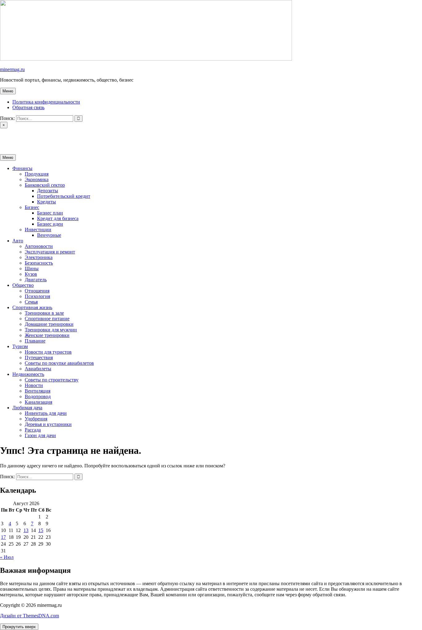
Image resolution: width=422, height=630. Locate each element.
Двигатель (36, 279)
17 (3, 537)
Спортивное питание (47, 318)
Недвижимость (28, 374)
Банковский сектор (45, 185)
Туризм (20, 346)
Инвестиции (38, 229)
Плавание (35, 340)
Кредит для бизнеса (57, 218)
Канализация (38, 402)
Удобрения (36, 418)
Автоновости (39, 246)
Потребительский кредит (63, 196)
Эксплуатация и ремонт (50, 251)
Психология (37, 296)
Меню (7, 91)
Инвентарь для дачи (46, 413)
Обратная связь (28, 107)
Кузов (31, 274)
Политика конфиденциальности (46, 101)
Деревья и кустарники (48, 424)
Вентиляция (37, 391)
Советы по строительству (51, 379)
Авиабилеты (38, 368)
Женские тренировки (47, 335)
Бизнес (32, 207)
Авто (17, 240)
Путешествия (39, 357)
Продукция (37, 174)
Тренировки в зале (44, 313)
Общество (23, 285)
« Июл (7, 557)
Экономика (37, 179)
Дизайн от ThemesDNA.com (29, 615)
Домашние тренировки (49, 324)
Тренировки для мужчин (51, 329)
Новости (34, 385)
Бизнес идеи (50, 224)
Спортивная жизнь (32, 307)
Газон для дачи (40, 435)
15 (40, 530)
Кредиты (46, 201)
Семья (31, 301)
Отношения (37, 290)
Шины (32, 268)
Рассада (33, 429)
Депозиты (47, 190)
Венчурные (49, 235)
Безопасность (39, 263)
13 (25, 530)
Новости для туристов (48, 352)
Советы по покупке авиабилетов (59, 363)
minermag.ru (12, 69)
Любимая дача (27, 407)
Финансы (22, 168)
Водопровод (38, 396)
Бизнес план (50, 212)
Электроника (39, 257)
